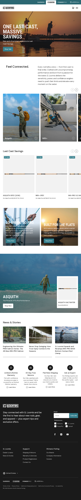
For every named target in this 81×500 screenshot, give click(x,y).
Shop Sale (8, 49)
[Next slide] (76, 89)
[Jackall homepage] (75, 2)
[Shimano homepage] (41, 2)
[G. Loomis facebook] (55, 434)
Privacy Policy (15, 486)
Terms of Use (6, 486)
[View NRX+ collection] (58, 118)
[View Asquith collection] (21, 118)
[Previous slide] (72, 89)
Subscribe (73, 415)
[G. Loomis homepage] (51, 2)
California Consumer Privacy (46, 486)
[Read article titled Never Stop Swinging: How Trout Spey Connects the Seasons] (40, 342)
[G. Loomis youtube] (67, 434)
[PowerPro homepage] (62, 2)
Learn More (12, 387)
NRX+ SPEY (40, 195)
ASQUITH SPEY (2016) (11, 195)
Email (55, 412)
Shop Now (10, 241)
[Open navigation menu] (77, 8)
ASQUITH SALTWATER (66, 302)
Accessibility (59, 486)
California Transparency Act (29, 486)
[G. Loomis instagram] (61, 434)
